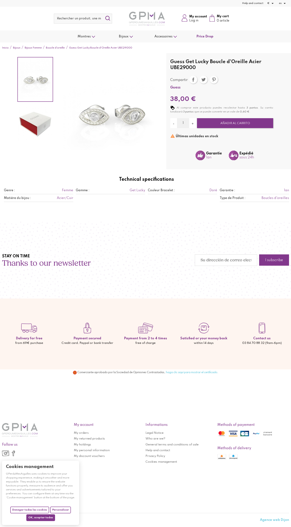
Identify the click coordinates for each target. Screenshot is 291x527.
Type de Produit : (232, 198)
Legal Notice (155, 433)
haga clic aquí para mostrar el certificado (191, 372)
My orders (81, 433)
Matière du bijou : (17, 198)
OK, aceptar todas (40, 517)
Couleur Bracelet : (161, 190)
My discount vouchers (89, 456)
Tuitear (203, 80)
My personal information (92, 450)
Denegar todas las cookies (29, 510)
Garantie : (227, 190)
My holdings (82, 444)
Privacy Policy (155, 456)
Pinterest (214, 80)
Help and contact (252, 3)
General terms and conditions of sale (172, 444)
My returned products (89, 438)
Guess (175, 87)
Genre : (9, 190)
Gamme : (82, 190)
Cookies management (161, 461)
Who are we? (155, 438)
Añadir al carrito (235, 123)
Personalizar (60, 510)
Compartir (193, 80)
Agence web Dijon (274, 520)
